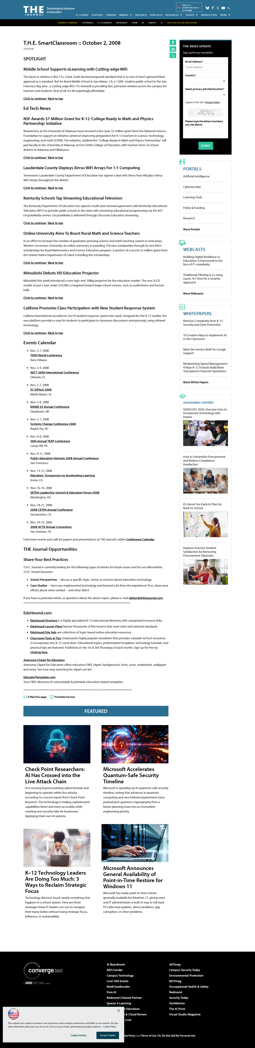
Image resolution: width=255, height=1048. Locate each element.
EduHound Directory (43, 620)
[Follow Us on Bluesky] (207, 8)
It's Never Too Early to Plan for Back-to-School (202, 506)
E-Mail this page (37, 697)
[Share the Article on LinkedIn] (173, 49)
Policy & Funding (194, 208)
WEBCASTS (194, 249)
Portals (192, 169)
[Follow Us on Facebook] (212, 7)
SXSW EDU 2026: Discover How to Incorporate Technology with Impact (205, 413)
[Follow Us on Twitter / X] (217, 8)
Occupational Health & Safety (189, 987)
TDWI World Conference (46, 355)
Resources (172, 15)
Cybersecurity (192, 187)
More (223, 15)
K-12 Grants (105, 22)
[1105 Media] (44, 1002)
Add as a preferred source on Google (190, 7)
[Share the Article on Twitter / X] (173, 55)
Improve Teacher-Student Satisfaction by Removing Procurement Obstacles (199, 551)
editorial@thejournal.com (146, 598)
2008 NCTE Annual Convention (51, 527)
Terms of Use (148, 1035)
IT (162, 22)
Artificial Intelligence (196, 176)
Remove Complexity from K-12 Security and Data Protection (203, 323)
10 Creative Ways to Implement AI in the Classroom (205, 337)
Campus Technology (120, 975)
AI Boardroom (116, 964)
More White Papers (196, 382)
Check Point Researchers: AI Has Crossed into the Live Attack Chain (55, 775)
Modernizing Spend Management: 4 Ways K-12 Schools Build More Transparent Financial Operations (205, 367)
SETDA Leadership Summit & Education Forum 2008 (64, 493)
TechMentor (177, 1003)
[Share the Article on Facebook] (173, 42)
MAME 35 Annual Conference (49, 407)
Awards (124, 15)
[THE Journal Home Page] (49, 10)
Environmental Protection (186, 975)
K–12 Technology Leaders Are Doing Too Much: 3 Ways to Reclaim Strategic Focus (55, 881)
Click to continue (34, 99)
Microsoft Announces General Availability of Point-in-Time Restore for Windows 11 (133, 877)
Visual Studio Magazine (185, 1014)
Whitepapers (197, 313)
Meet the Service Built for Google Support (204, 351)
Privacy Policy (212, 102)
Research (141, 15)
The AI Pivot (177, 1009)
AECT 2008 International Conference (54, 372)
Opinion (111, 15)
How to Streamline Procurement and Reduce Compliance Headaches (204, 460)
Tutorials (88, 22)
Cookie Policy (127, 1035)
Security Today (178, 998)
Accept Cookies (108, 1035)
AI (143, 22)
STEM (134, 22)
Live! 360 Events (118, 981)
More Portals (191, 229)
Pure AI (111, 992)
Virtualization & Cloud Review (127, 1014)
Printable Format (64, 697)
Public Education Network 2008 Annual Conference (64, 458)
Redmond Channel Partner (124, 998)
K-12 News (82, 15)
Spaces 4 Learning (119, 1003)
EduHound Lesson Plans (46, 626)
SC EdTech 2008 (41, 390)
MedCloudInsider (118, 987)
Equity (152, 22)
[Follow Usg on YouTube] (223, 8)
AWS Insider (115, 970)
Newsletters (209, 15)
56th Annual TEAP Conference (50, 441)
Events (190, 15)
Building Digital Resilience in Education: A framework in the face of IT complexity (203, 260)
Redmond (175, 992)
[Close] (118, 1010)
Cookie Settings (78, 1035)
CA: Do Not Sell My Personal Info (176, 1035)
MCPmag (175, 981)
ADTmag (174, 964)
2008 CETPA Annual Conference (51, 510)
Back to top (55, 99)
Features (97, 15)
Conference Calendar (140, 539)
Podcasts (156, 15)
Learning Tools (192, 197)
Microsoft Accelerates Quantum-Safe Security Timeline (131, 775)
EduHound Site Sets (43, 632)
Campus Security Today (184, 970)
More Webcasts (193, 293)
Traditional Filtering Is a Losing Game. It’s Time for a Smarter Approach (203, 278)
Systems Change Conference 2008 (53, 424)
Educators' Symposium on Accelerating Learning (62, 475)
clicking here (38, 652)
